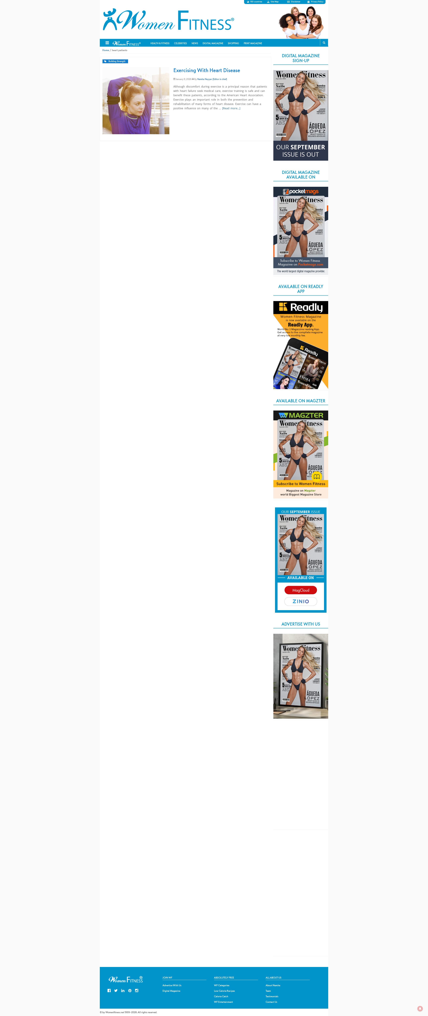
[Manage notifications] (420, 1008)
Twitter (116, 990)
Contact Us (271, 1001)
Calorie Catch (221, 996)
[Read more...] (231, 108)
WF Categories (221, 985)
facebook (109, 990)
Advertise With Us (172, 985)
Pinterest (130, 990)
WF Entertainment (223, 1001)
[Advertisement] (300, 777)
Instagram (136, 990)
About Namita (273, 985)
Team (268, 990)
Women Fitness (168, 19)
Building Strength (117, 61)
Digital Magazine (171, 990)
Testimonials (272, 996)
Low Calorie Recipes (224, 990)
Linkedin (123, 990)
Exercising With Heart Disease (206, 70)
